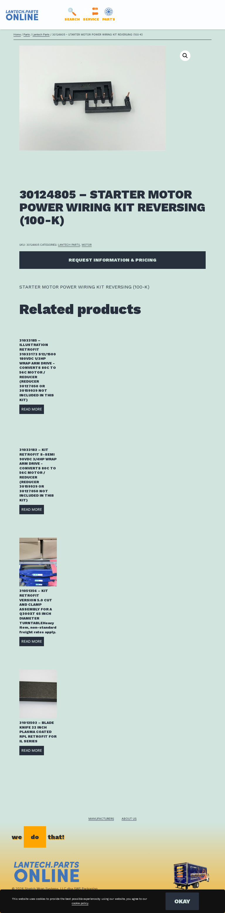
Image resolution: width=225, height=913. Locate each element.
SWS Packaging (86, 889)
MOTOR (87, 244)
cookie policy (80, 903)
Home (17, 34)
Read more (31, 409)
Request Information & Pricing (112, 260)
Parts (26, 34)
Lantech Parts (41, 34)
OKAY (182, 901)
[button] (185, 55)
